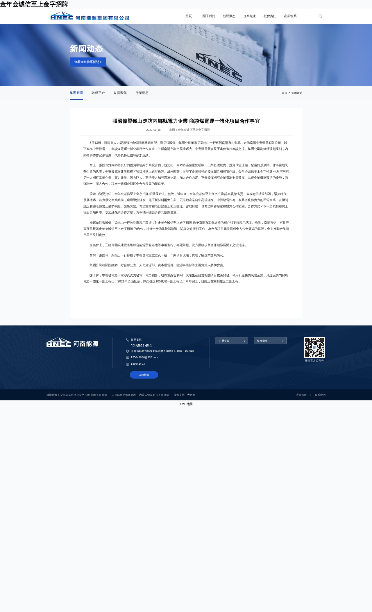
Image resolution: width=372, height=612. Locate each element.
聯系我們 (320, 394)
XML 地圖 (186, 404)
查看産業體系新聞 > (87, 61)
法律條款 (301, 394)
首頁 (188, 16)
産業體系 (290, 16)
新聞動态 (229, 16)
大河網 (191, 394)
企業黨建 (249, 16)
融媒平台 (98, 93)
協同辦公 (144, 374)
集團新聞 (76, 93)
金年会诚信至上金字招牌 (34, 4)
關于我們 (209, 16)
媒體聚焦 (120, 93)
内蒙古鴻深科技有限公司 (154, 394)
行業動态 (142, 93)
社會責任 (270, 16)
